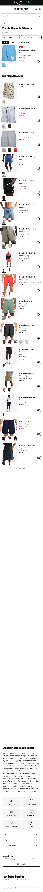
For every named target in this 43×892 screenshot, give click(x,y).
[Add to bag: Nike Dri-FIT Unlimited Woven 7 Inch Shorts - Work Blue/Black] (39, 218)
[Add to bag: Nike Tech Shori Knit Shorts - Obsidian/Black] (39, 458)
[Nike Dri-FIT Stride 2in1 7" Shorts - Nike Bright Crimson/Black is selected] (4, 270)
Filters (5, 42)
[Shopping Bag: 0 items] (39, 8)
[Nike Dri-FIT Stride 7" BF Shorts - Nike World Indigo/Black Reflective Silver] (10, 294)
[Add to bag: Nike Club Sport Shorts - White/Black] (39, 338)
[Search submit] (39, 16)
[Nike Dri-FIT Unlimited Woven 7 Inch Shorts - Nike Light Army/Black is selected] (4, 246)
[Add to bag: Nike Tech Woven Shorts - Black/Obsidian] (39, 434)
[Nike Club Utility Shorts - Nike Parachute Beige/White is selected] (4, 390)
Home (3, 23)
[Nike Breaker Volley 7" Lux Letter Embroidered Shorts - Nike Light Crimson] (15, 150)
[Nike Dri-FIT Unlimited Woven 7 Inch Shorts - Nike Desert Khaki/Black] (10, 246)
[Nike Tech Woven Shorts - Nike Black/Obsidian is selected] (4, 438)
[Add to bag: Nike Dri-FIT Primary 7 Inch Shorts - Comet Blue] (39, 169)
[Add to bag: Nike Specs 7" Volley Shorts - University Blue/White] (39, 61)
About (7, 835)
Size (13, 42)
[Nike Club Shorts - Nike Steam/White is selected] (4, 318)
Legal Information (11, 846)
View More (22, 469)
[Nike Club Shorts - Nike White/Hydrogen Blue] (10, 318)
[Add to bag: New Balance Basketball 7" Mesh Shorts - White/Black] (39, 193)
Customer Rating (24, 42)
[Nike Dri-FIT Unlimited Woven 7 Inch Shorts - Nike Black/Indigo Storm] (10, 222)
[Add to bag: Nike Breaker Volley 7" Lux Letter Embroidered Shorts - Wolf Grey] (39, 145)
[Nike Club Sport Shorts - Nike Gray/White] (27, 342)
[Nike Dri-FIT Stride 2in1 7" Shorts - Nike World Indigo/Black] (10, 270)
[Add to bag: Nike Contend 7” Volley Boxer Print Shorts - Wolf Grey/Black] (39, 121)
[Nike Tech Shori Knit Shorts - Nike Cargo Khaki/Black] (10, 462)
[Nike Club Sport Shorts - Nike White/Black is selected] (4, 342)
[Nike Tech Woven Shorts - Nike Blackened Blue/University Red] (10, 438)
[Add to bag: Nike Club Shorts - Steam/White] (39, 314)
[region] (21, 2)
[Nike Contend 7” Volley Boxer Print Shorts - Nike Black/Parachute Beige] (10, 126)
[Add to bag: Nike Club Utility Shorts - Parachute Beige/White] (39, 386)
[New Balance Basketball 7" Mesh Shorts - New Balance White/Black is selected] (4, 198)
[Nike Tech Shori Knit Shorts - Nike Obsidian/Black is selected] (4, 462)
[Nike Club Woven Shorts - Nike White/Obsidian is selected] (4, 414)
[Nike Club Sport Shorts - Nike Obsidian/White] (10, 342)
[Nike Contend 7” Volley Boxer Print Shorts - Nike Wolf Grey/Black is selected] (4, 126)
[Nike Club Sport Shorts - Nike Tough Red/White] (15, 342)
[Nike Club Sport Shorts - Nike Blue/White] (21, 342)
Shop (6, 840)
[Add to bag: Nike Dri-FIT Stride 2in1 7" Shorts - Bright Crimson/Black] (39, 266)
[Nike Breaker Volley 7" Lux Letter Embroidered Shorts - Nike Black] (10, 150)
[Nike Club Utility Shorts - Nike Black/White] (10, 390)
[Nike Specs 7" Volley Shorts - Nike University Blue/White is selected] (4, 65)
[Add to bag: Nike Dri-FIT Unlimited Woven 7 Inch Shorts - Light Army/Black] (39, 242)
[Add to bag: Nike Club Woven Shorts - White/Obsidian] (39, 410)
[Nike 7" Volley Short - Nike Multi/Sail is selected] (4, 102)
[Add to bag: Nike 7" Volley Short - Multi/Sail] (39, 97)
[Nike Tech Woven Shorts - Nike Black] (15, 438)
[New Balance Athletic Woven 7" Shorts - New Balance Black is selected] (4, 366)
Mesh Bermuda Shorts (31, 37)
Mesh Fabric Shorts (10, 37)
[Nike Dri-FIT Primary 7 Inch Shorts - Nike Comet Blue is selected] (4, 174)
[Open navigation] (8, 8)
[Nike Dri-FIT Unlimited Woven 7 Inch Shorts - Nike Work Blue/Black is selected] (4, 222)
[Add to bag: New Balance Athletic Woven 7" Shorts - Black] (39, 362)
